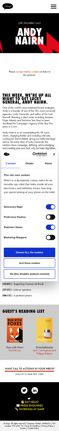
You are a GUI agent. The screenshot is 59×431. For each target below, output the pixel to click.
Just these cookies (29, 263)
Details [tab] (30, 163)
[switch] (50, 217)
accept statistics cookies (28, 71)
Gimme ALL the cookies (29, 252)
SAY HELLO (32, 402)
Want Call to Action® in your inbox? (29, 368)
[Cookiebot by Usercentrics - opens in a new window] (34, 154)
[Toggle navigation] (53, 6)
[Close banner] (54, 154)
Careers (23, 428)
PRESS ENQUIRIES (31, 405)
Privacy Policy (48, 426)
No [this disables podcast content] (29, 273)
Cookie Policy (33, 428)
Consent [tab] (11, 163)
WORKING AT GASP (31, 409)
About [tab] (48, 163)
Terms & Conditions (33, 426)
